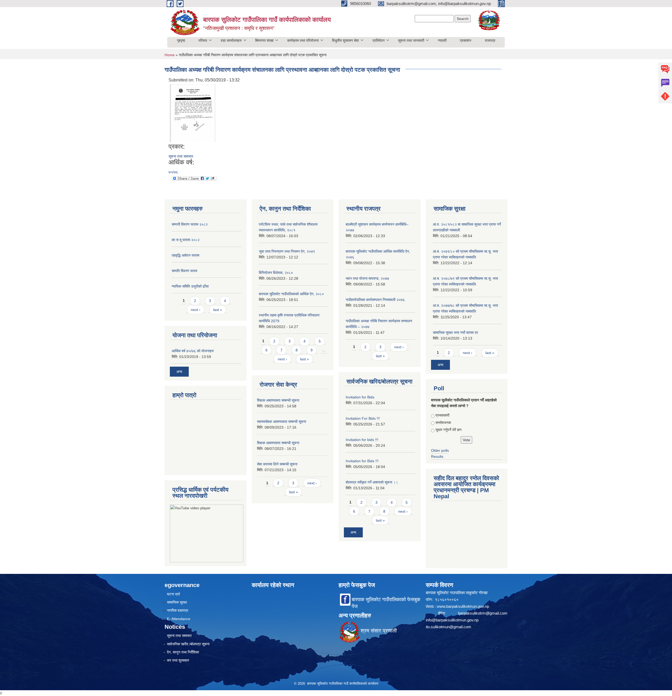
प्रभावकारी (442, 415)
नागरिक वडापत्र (177, 610)
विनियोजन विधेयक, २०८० (276, 273)
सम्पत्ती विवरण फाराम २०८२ (190, 224)
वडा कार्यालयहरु (231, 40)
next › (195, 310)
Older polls (440, 450)
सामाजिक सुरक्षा (177, 602)
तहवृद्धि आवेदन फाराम (185, 255)
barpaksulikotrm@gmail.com (482, 613)
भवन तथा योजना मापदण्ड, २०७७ (367, 278)
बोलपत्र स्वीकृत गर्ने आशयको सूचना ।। (372, 482)
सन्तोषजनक (443, 422)
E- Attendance (178, 619)
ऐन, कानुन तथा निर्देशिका (183, 652)
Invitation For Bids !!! (363, 418)
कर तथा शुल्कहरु (178, 660)
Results (437, 456)
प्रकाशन (465, 40)
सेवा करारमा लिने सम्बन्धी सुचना (277, 464)
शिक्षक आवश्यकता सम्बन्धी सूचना (278, 400)
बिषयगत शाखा (264, 40)
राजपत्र (490, 40)
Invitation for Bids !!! (362, 461)
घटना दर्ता (173, 594)
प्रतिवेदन (378, 40)
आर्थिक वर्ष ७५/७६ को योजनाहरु (193, 351)
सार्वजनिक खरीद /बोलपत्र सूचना (188, 644)
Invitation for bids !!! (362, 440)
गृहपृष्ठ (181, 40)
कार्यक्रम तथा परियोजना (303, 40)
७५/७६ (173, 172)
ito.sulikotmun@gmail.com (448, 627)
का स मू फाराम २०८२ (186, 240)
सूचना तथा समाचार (181, 156)
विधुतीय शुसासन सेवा (345, 40)
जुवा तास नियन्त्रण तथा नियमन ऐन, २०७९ (287, 251)
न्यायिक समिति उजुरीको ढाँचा (190, 286)
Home (170, 55)
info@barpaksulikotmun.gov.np (452, 620)
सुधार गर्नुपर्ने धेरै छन (448, 430)
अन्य (179, 372)
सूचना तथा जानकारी (411, 40)
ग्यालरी (442, 40)
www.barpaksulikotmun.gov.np (463, 606)
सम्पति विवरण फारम (184, 271)
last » (217, 310)
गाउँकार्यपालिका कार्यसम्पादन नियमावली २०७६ (375, 300)
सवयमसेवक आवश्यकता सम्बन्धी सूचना (281, 421)
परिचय (202, 40)
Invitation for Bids (360, 397)
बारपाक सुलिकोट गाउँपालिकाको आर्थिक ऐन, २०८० (291, 294)
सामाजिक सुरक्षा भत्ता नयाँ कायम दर (455, 332)
